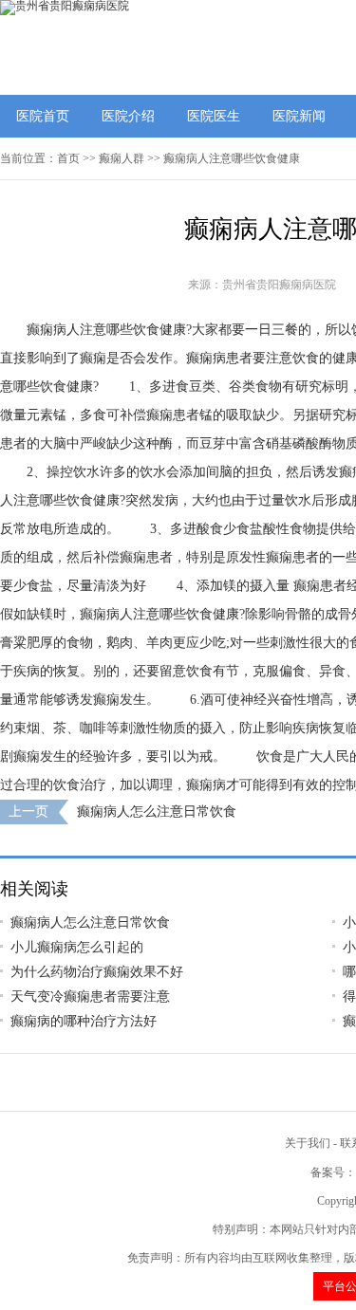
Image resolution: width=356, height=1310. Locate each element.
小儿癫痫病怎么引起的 (76, 947)
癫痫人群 (121, 158)
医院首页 (42, 116)
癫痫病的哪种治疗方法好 (83, 1021)
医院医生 (213, 116)
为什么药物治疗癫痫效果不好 (96, 972)
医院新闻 (299, 116)
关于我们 (307, 1143)
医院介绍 (128, 116)
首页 (68, 158)
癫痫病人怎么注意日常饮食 (156, 811)
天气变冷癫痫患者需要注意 (90, 996)
